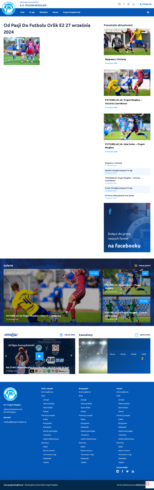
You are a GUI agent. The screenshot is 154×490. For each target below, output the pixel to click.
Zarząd (46, 400)
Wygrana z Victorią (113, 163)
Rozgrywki (47, 423)
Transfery (47, 435)
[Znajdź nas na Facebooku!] (127, 252)
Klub (22, 12)
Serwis (55, 12)
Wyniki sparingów (50, 431)
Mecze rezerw (49, 451)
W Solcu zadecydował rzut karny (119, 195)
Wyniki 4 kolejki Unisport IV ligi (118, 170)
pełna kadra (145, 335)
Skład (45, 447)
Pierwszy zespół (48, 415)
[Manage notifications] (147, 484)
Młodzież (44, 12)
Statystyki (47, 427)
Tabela (46, 462)
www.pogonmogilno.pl (13, 485)
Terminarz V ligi (49, 455)
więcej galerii (144, 265)
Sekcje (45, 411)
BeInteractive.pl (143, 485)
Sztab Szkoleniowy (51, 439)
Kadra (45, 419)
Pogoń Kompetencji (71, 12)
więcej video (69, 335)
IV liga (32, 12)
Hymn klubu (48, 408)
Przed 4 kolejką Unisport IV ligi (118, 188)
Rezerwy (45, 443)
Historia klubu (49, 404)
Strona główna (47, 392)
